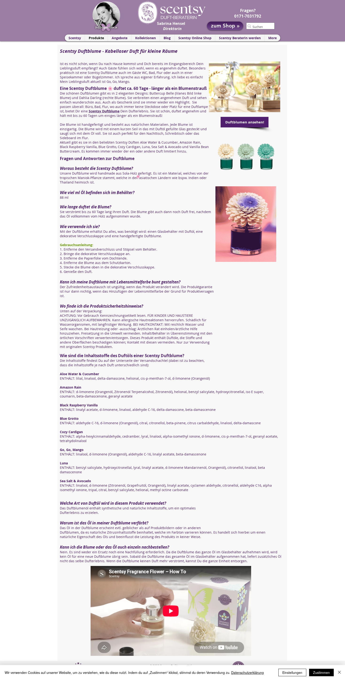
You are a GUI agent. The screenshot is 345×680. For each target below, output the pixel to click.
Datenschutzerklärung (247, 672)
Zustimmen (321, 672)
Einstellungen (292, 672)
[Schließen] (339, 672)
